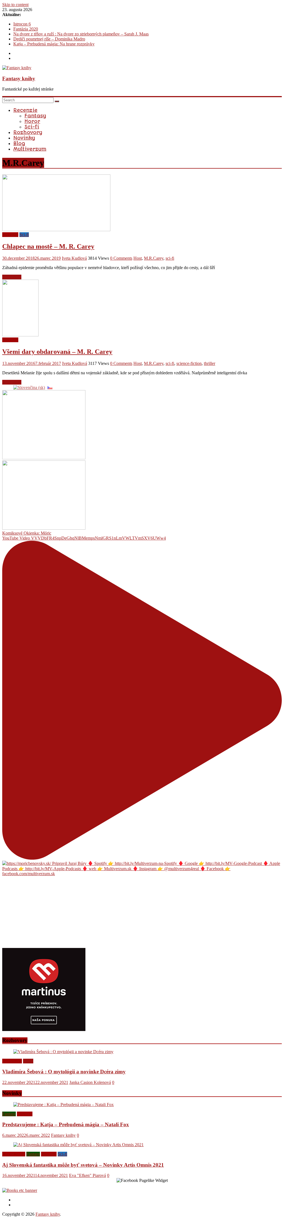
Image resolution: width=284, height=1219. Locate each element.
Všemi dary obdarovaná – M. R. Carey (57, 351)
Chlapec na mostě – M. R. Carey (48, 246)
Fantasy (35, 115)
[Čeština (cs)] (49, 387)
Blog (19, 143)
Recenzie (25, 110)
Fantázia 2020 (25, 29)
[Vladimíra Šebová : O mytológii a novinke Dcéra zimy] (63, 1051)
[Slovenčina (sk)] (29, 387)
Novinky (24, 138)
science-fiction (189, 363)
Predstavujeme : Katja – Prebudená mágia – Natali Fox (65, 1124)
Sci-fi (31, 127)
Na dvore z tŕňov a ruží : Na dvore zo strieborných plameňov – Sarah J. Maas (81, 34)
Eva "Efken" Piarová (87, 1175)
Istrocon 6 (22, 24)
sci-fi (170, 258)
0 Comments (121, 258)
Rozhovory (27, 132)
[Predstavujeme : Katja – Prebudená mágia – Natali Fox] (63, 1104)
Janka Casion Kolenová (90, 1082)
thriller (209, 363)
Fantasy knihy (18, 78)
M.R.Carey (153, 258)
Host (137, 258)
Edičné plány (13, 1154)
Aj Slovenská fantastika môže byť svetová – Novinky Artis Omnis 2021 (83, 1165)
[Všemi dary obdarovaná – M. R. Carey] (20, 335)
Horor (32, 121)
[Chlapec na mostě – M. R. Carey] (56, 229)
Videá (28, 1061)
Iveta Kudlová (74, 258)
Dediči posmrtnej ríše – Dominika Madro (49, 39)
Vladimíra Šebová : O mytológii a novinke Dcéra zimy (64, 1071)
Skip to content (15, 4)
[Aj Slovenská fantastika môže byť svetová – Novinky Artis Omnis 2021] (78, 1144)
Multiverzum (29, 149)
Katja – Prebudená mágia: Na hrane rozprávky (54, 44)
